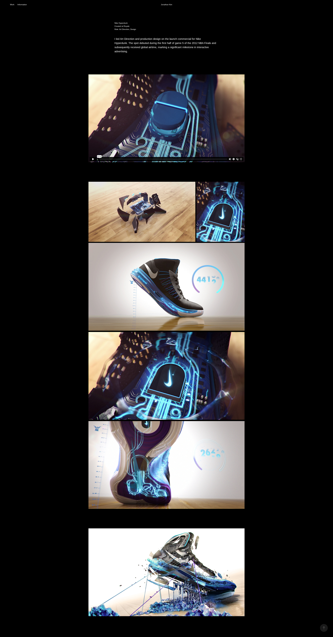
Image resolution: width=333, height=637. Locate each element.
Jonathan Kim (166, 5)
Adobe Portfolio (171, 628)
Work (12, 5)
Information (22, 5)
